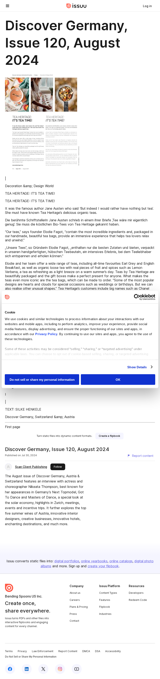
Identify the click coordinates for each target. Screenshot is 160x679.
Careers (75, 599)
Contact (74, 620)
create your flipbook (103, 566)
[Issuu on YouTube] (77, 669)
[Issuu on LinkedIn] (27, 669)
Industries (105, 613)
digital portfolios (66, 561)
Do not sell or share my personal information (42, 379)
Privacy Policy (46, 334)
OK (118, 379)
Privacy (22, 651)
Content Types (108, 592)
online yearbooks (94, 561)
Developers (136, 592)
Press (73, 613)
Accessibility (113, 651)
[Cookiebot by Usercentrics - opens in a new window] (137, 297)
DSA (97, 651)
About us (75, 592)
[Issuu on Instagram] (60, 669)
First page (12, 427)
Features (104, 599)
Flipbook (104, 606)
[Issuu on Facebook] (10, 669)
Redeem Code (138, 599)
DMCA (86, 651)
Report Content (67, 651)
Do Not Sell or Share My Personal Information (30, 656)
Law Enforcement (42, 651)
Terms (9, 651)
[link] (147, 6)
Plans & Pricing (79, 606)
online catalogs (120, 561)
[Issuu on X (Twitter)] (43, 669)
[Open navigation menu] (7, 6)
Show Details (137, 367)
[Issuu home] (76, 6)
